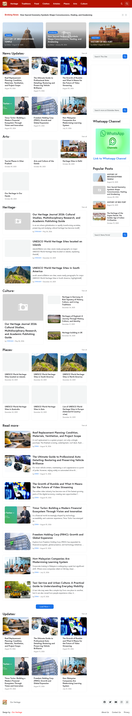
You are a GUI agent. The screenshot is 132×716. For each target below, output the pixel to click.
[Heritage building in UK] (54, 335)
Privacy (126, 712)
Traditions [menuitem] (26, 4)
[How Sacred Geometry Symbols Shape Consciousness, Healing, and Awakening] (99, 190)
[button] (122, 3)
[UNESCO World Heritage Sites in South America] (18, 274)
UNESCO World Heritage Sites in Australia (15, 407)
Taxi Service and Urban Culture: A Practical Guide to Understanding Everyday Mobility (58, 584)
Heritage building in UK (72, 332)
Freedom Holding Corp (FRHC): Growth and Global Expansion (43, 120)
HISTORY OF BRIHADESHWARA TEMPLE (114, 176)
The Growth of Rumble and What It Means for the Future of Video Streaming (72, 82)
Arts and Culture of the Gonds (44, 162)
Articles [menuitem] (56, 4)
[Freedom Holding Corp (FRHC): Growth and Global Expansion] (45, 106)
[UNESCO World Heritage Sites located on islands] (18, 248)
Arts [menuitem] (75, 4)
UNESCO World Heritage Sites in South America (56, 269)
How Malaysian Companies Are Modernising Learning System (72, 122)
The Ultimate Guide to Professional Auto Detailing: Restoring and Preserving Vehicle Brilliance (44, 83)
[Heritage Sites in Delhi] (74, 149)
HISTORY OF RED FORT (116, 202)
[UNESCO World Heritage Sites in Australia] (16, 395)
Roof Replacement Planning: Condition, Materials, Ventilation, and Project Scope (14, 82)
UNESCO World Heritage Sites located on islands (57, 243)
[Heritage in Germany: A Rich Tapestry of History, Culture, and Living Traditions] (54, 300)
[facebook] (104, 702)
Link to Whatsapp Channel (110, 158)
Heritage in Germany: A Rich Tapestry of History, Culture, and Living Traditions (72, 301)
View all (84, 53)
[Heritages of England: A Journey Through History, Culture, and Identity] (54, 319)
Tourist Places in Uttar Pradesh (14, 162)
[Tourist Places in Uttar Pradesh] (16, 149)
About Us (105, 712)
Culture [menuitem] (84, 4)
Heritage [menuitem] (14, 4)
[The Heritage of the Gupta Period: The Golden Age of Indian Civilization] (99, 216)
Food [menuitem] (36, 4)
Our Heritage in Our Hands (13, 194)
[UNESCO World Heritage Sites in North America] (74, 362)
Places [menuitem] (67, 4)
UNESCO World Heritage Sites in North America (73, 375)
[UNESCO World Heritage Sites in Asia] (45, 395)
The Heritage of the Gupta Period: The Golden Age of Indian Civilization (115, 216)
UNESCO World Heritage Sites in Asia (44, 407)
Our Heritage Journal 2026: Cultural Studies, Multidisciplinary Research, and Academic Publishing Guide (56, 218)
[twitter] (110, 702)
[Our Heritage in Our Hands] (16, 181)
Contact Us (116, 712)
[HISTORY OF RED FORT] (99, 205)
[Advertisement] (112, 83)
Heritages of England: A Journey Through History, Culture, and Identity (73, 318)
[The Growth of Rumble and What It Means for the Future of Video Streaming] (74, 66)
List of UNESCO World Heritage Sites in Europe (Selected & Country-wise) (73, 410)
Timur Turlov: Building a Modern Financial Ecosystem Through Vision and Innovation (15, 122)
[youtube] (116, 702)
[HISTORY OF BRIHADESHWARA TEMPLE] (99, 177)
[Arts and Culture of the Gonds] (45, 149)
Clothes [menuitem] (46, 4)
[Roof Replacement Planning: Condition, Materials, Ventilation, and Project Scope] (16, 66)
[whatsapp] (127, 702)
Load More (44, 606)
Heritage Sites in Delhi (72, 161)
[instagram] (121, 702)
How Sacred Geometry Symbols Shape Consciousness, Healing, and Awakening (56, 15)
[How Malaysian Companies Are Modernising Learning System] (74, 106)
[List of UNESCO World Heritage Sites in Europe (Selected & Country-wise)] (74, 395)
